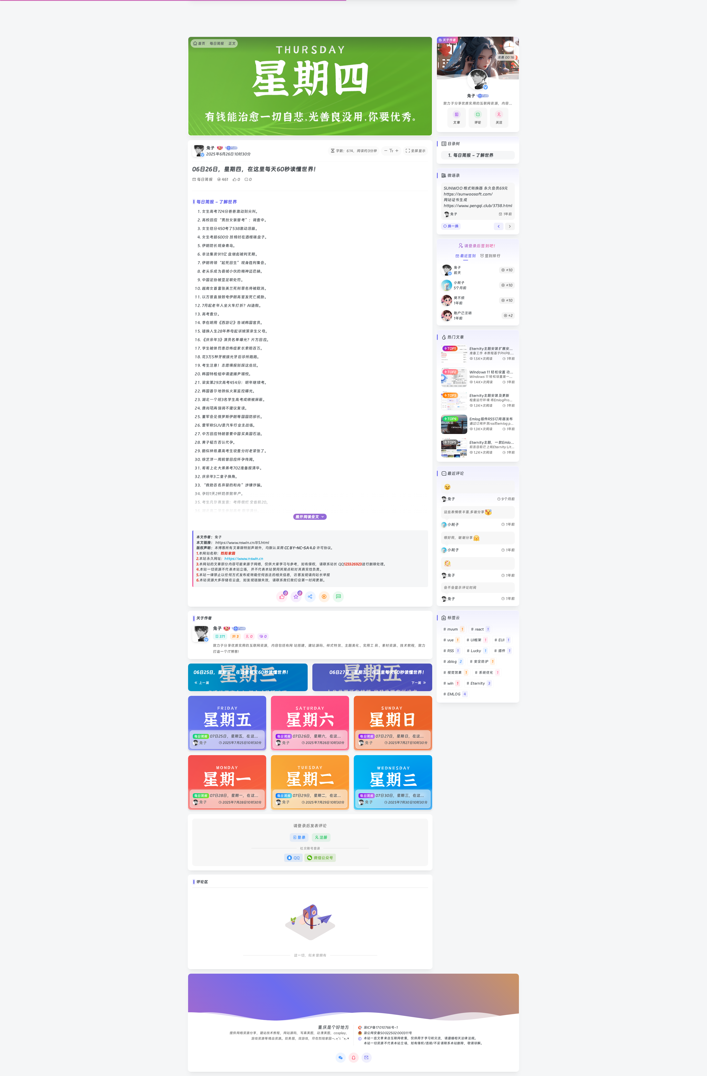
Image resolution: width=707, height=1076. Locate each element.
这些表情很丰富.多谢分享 (464, 512)
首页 (201, 43)
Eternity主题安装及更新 (489, 395)
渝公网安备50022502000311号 (388, 1033)
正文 (232, 43)
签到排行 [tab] (492, 256)
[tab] (498, 226)
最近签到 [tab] (468, 256)
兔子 (210, 147)
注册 (323, 837)
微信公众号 (323, 858)
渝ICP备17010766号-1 (381, 1027)
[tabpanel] (478, 201)
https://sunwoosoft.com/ (468, 194)
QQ (297, 858)
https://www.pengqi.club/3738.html (478, 205)
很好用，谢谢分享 (458, 538)
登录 (301, 837)
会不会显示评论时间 (460, 587)
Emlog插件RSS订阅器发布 (491, 419)
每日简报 (217, 43)
